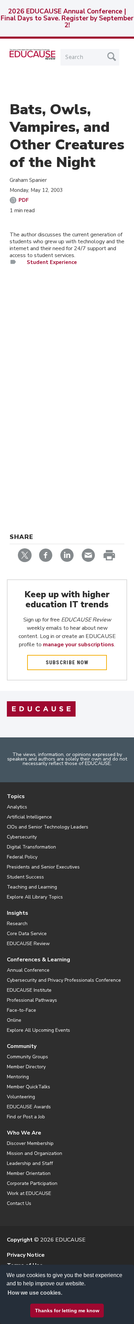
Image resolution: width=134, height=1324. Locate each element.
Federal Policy (22, 857)
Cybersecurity (22, 837)
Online (14, 1020)
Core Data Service (27, 933)
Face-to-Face (21, 1010)
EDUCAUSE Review (28, 943)
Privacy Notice (26, 1255)
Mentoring (18, 1076)
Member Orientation (29, 1173)
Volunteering (21, 1096)
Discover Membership (30, 1143)
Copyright (20, 1240)
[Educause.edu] (41, 708)
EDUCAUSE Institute (29, 990)
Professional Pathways (32, 1000)
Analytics (17, 807)
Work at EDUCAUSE (29, 1193)
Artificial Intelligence (29, 817)
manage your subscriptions (78, 644)
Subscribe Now (67, 662)
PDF (24, 200)
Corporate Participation (32, 1183)
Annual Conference (28, 970)
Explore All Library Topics (35, 897)
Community (21, 1046)
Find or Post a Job (26, 1117)
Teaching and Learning (32, 887)
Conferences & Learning (38, 959)
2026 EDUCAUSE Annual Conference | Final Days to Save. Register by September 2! (67, 18)
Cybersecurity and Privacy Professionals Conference (64, 980)
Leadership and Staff (30, 1163)
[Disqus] (67, 371)
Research (17, 923)
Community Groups (27, 1056)
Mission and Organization (34, 1153)
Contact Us (19, 1203)
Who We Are (24, 1133)
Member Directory (26, 1066)
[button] (45, 1308)
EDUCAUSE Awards (29, 1107)
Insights (17, 913)
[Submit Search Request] (111, 56)
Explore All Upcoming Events (38, 1030)
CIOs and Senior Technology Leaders (47, 827)
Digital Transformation (31, 847)
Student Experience (52, 262)
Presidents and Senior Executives (43, 867)
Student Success (25, 877)
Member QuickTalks (28, 1086)
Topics (16, 796)
